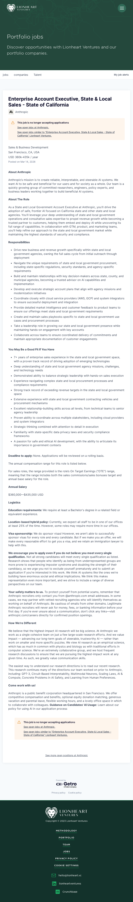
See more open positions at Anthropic (66, 755)
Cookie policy (75, 792)
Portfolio (66, 837)
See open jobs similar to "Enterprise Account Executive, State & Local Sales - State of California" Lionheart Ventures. (66, 134)
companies (21, 74)
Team (66, 844)
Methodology (66, 830)
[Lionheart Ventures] (22, 8)
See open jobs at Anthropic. (33, 127)
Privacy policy (58, 792)
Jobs (66, 851)
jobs (5, 74)
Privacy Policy (66, 858)
